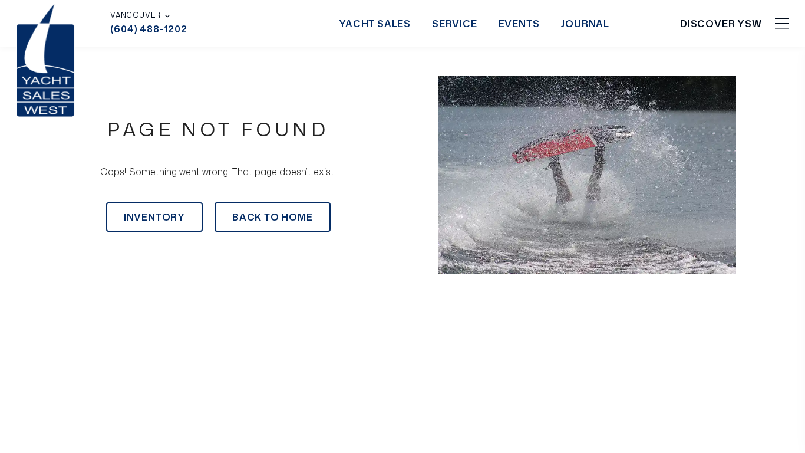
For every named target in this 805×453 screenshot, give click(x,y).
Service (454, 23)
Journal (584, 23)
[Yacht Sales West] (45, 59)
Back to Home (272, 217)
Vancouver (135, 15)
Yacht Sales (375, 23)
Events (519, 23)
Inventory (154, 217)
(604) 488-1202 (148, 28)
